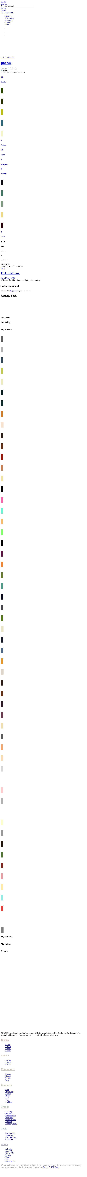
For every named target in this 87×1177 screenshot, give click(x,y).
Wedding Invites (11, 1124)
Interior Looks (10, 1116)
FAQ (7, 1159)
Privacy (8, 1155)
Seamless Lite (10, 1133)
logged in (13, 291)
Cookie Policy (10, 1161)
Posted (8, 278)
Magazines (9, 1118)
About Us (8, 1151)
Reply (3, 268)
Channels (8, 20)
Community (9, 18)
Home (7, 1096)
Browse (8, 16)
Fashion (8, 1094)
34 (2, 77)
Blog (7, 1080)
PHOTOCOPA (11, 1137)
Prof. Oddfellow (10, 273)
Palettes (3, 82)
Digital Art (9, 1092)
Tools (7, 24)
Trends (7, 22)
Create (3, 10)
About (4, 1144)
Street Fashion (10, 1120)
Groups (8, 1076)
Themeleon (9, 1135)
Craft (7, 1090)
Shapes (8, 1051)
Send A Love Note (7, 57)
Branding (8, 1112)
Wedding (8, 1102)
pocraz (6, 63)
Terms (7, 1157)
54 (2, 150)
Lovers (7, 1078)
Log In (3, 2)
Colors (3, 154)
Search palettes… (7, 6)
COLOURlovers (7, 12)
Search (3, 8)
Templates (4, 164)
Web (7, 1100)
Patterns (3, 145)
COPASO (9, 1139)
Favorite (3, 173)
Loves (3, 236)
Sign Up (4, 4)
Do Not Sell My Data (50, 1167)
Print (7, 1098)
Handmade (9, 1114)
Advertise (8, 1149)
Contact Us (9, 1153)
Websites (8, 1122)
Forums (8, 1074)
